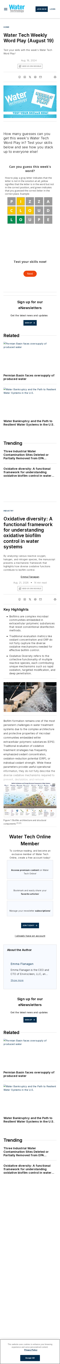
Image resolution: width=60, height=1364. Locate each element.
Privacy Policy (30, 1350)
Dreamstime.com (45, 685)
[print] (55, 77)
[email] (40, 77)
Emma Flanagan (30, 576)
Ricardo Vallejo (29, 685)
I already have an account (30, 935)
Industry (8, 511)
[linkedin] (24, 77)
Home (6, 27)
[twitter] (30, 77)
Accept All (30, 1358)
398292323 (15, 685)
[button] (5, 9)
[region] (30, 1351)
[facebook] (19, 77)
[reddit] (35, 77)
